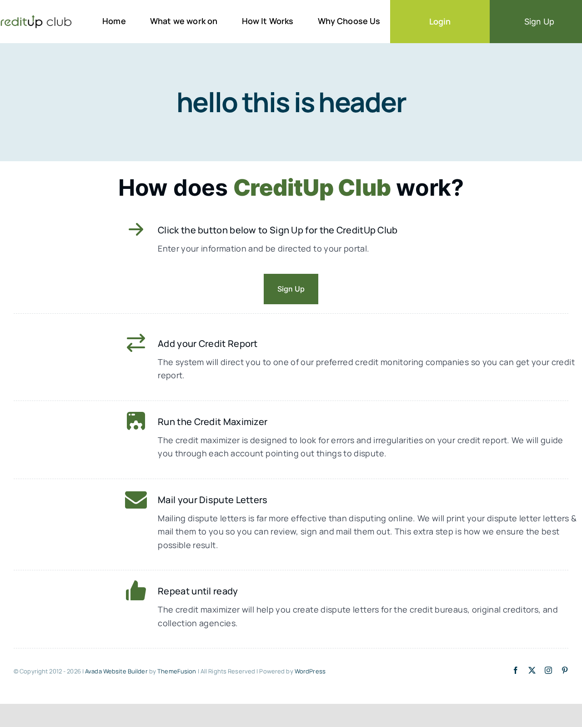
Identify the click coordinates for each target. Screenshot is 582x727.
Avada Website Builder (116, 671)
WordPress (310, 671)
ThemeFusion (176, 671)
